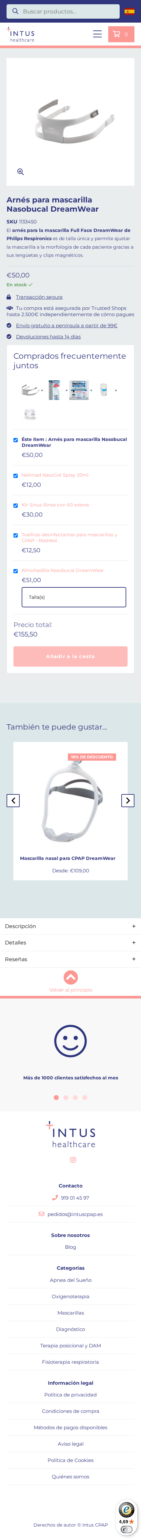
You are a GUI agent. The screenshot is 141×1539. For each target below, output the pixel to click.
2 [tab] (65, 1097)
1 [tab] (56, 1097)
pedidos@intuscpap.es (75, 1214)
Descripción (20, 926)
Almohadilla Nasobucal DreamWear (63, 570)
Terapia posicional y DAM (70, 1345)
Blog (70, 1247)
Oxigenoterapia (71, 1296)
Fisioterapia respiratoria (70, 1362)
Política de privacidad (70, 1395)
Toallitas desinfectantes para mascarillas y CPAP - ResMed (69, 537)
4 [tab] (84, 1097)
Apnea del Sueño (70, 1280)
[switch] (126, 1529)
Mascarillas (70, 1313)
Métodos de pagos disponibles (70, 1427)
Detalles (15, 943)
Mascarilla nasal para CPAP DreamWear (67, 858)
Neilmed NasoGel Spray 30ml (55, 475)
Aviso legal (71, 1444)
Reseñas (16, 959)
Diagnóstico (70, 1329)
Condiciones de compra (70, 1411)
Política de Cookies (70, 1460)
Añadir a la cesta (70, 656)
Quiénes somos (70, 1476)
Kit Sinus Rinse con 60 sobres (55, 505)
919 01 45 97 (75, 1198)
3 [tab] (75, 1097)
